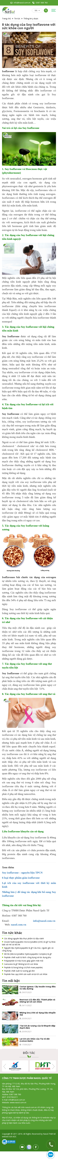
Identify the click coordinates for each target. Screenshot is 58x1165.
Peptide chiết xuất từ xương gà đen (19, 971)
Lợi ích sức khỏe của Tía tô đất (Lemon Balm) (35, 1040)
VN (36, 10)
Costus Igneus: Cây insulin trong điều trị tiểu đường (38, 987)
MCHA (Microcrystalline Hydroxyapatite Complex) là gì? (28, 954)
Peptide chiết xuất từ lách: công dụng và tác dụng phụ (27, 957)
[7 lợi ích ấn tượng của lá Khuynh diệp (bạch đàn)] (10, 1028)
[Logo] (9, 10)
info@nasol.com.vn (22, 2)
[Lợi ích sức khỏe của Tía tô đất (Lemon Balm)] (10, 1041)
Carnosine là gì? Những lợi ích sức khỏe (21, 964)
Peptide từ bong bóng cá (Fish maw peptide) (23, 967)
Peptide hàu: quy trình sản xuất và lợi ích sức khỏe (25, 974)
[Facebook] (35, 1147)
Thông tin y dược (30, 18)
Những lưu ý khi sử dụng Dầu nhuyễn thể (38, 1013)
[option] (37, 1066)
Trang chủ (6, 18)
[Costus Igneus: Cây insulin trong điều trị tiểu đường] (10, 989)
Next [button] (53, 1066)
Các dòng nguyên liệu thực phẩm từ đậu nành (24, 938)
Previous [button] (5, 1066)
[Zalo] (29, 1147)
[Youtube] (22, 1147)
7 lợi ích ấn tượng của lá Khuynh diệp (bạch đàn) (37, 1026)
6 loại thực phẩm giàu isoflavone (21, 877)
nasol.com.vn (18, 924)
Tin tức (17, 18)
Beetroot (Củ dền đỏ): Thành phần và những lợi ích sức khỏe (37, 1000)
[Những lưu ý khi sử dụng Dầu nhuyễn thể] (10, 1015)
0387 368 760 (42, 2)
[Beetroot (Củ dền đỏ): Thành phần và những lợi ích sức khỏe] (10, 1002)
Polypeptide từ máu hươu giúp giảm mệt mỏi (23, 960)
